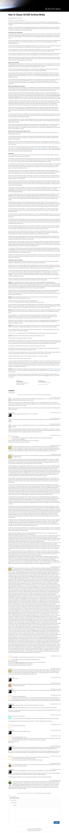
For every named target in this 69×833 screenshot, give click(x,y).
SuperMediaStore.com (12, 148)
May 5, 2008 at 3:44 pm (54, 695)
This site (40, 326)
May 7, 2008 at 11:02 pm (54, 668)
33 (47, 394)
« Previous (19, 394)
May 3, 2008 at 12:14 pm (54, 714)
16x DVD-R (55, 270)
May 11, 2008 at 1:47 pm (54, 418)
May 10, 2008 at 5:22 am (54, 435)
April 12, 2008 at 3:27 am (54, 769)
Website (15, 805)
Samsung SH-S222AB (12, 302)
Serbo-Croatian (15, 20)
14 (29, 394)
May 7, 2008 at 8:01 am (54, 677)
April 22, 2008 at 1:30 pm (54, 763)
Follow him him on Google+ (20, 384)
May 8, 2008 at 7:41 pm (54, 454)
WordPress (30, 830)
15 (30, 394)
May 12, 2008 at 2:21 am (54, 397)
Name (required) (13, 800)
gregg (18, 797)
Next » (51, 394)
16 (31, 394)
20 (35, 394)
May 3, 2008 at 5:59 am (54, 735)
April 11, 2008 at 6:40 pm (54, 780)
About (40, 830)
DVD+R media (48, 148)
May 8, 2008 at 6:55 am (54, 655)
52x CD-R (50, 270)
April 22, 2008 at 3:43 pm (54, 746)
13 (28, 394)
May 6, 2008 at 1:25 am (54, 689)
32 (46, 394)
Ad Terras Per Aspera (42, 381)
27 (41, 394)
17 (32, 394)
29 (43, 394)
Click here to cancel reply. (12, 796)
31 (45, 394)
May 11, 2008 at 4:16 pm (54, 412)
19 (34, 394)
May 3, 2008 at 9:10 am (54, 724)
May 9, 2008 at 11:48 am (54, 445)
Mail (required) (13, 802)
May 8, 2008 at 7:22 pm (54, 566)
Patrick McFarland (19, 381)
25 (39, 394)
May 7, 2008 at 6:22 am (54, 683)
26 (40, 394)
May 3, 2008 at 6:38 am (54, 730)
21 (36, 394)
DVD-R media (40, 148)
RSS (37, 830)
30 (44, 394)
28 (42, 394)
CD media (36, 148)
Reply (60, 397)
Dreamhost (34, 830)
